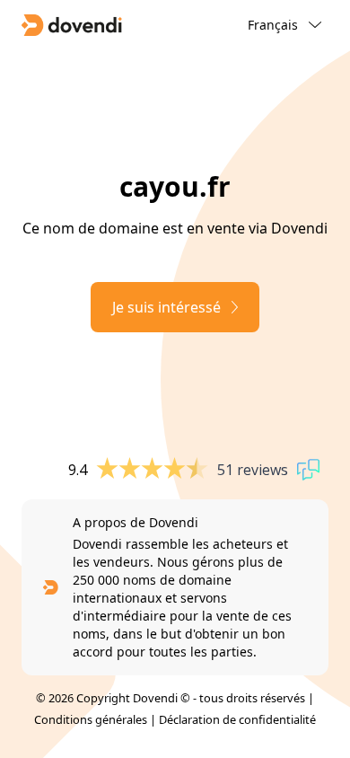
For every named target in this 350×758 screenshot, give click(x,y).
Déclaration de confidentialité (237, 719)
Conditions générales (90, 719)
